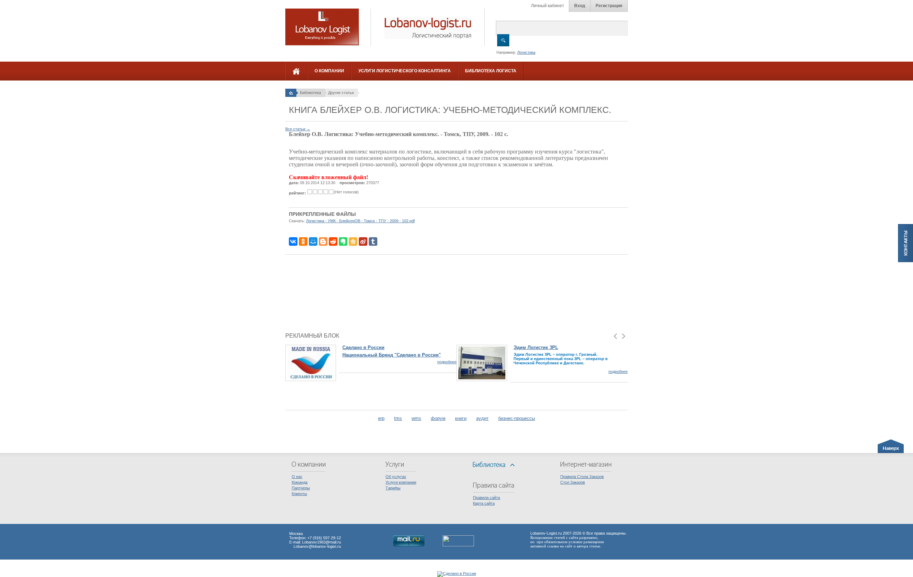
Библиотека (310, 92)
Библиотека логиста (490, 70)
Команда (299, 482)
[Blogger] (323, 241)
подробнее (446, 362)
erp (381, 418)
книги (460, 418)
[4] (325, 191)
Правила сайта (486, 497)
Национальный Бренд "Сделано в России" (391, 355)
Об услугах (396, 476)
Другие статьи (341, 92)
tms (398, 418)
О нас (297, 476)
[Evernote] (343, 241)
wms (416, 418)
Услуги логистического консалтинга (404, 70)
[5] (331, 191)
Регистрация (609, 5)
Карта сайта (484, 503)
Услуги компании (401, 482)
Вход (579, 5)
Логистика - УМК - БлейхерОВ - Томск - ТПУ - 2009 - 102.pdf (360, 221)
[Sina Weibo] (363, 241)
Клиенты (299, 494)
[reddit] (333, 241)
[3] (320, 191)
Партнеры (301, 488)
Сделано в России (363, 347)
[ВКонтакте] (293, 241)
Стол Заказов (572, 482)
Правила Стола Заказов (582, 476)
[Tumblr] (373, 241)
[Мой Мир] (313, 241)
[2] (315, 191)
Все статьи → (297, 129)
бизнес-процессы (516, 418)
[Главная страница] (291, 92)
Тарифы (393, 488)
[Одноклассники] (303, 241)
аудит (482, 418)
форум (438, 418)
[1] (309, 191)
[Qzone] (353, 241)
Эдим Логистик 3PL (536, 347)
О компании (329, 70)
